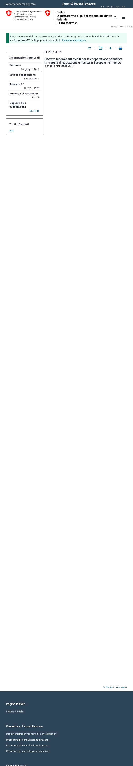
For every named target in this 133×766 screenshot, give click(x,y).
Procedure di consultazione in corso (27, 745)
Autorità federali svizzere (21, 4)
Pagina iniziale (14, 711)
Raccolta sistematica (74, 40)
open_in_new (100, 48)
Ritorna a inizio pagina (114, 687)
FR (107, 6)
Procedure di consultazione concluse (27, 750)
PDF (11, 130)
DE (102, 6)
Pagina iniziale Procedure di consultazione (31, 733)
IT (112, 6)
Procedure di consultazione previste (27, 739)
